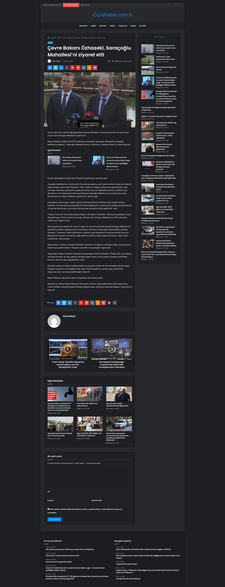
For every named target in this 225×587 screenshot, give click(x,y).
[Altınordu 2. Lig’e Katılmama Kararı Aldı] (147, 60)
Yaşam (133, 26)
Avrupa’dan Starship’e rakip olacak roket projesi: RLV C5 (165, 198)
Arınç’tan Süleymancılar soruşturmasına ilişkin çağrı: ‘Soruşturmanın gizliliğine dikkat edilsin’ (166, 81)
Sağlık (112, 26)
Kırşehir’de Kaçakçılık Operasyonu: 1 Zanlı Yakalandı (165, 135)
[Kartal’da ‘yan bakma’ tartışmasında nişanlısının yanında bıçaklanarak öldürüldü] (119, 424)
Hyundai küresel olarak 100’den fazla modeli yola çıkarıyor (157, 219)
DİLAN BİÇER (56, 61)
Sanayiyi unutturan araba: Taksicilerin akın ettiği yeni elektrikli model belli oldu (158, 176)
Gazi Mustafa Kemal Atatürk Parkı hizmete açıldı (60, 434)
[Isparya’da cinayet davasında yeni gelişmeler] (119, 394)
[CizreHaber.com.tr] (112, 15)
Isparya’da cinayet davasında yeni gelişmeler (117, 404)
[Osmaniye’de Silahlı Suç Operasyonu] (90, 394)
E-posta (51, 500)
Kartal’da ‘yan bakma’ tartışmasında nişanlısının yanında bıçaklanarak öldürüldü (117, 436)
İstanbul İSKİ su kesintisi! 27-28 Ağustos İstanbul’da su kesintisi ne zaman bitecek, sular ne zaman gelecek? (60, 406)
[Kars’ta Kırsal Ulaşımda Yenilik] (147, 70)
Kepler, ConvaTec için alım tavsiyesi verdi (159, 116)
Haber (93, 26)
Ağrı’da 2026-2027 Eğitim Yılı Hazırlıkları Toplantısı (89, 434)
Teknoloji (122, 26)
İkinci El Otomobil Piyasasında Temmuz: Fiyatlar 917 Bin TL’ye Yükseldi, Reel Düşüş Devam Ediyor (158, 254)
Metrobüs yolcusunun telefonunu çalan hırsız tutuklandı (72, 160)
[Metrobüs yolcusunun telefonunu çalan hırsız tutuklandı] (54, 160)
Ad (49, 491)
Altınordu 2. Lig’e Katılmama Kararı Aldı (165, 58)
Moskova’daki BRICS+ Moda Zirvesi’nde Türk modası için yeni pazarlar (165, 165)
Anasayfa (83, 26)
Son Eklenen (159, 37)
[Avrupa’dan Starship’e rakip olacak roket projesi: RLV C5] (147, 198)
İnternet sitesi (96, 500)
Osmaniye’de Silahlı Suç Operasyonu (87, 404)
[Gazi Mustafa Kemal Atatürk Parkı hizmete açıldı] (60, 424)
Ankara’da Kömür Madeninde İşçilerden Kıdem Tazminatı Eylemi (166, 243)
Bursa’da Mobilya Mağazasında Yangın (158, 155)
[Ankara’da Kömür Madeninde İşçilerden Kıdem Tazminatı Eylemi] (147, 244)
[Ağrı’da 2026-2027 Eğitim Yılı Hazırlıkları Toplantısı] (90, 424)
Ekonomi (102, 26)
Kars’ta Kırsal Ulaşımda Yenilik (91, 5)
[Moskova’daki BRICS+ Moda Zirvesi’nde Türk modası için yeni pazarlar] (147, 165)
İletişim (142, 26)
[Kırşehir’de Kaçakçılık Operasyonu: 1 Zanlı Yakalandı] (147, 136)
